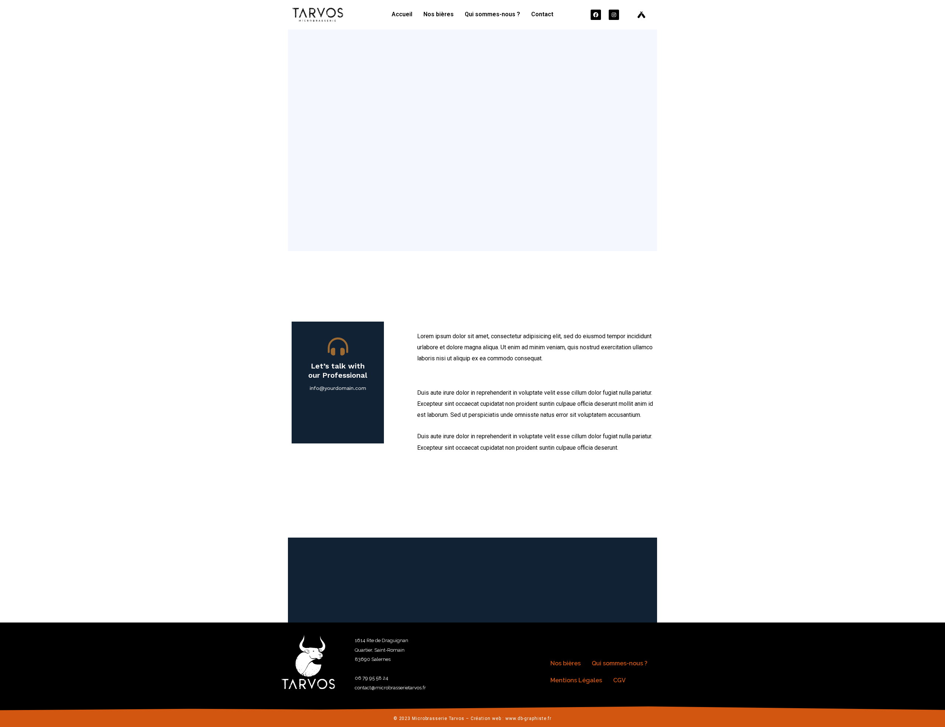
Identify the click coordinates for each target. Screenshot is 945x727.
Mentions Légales (576, 680)
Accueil (402, 14)
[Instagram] (614, 15)
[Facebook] (596, 15)
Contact (542, 14)
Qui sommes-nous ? (492, 14)
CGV (619, 680)
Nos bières (438, 14)
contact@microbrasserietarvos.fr (390, 687)
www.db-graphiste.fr (528, 718)
